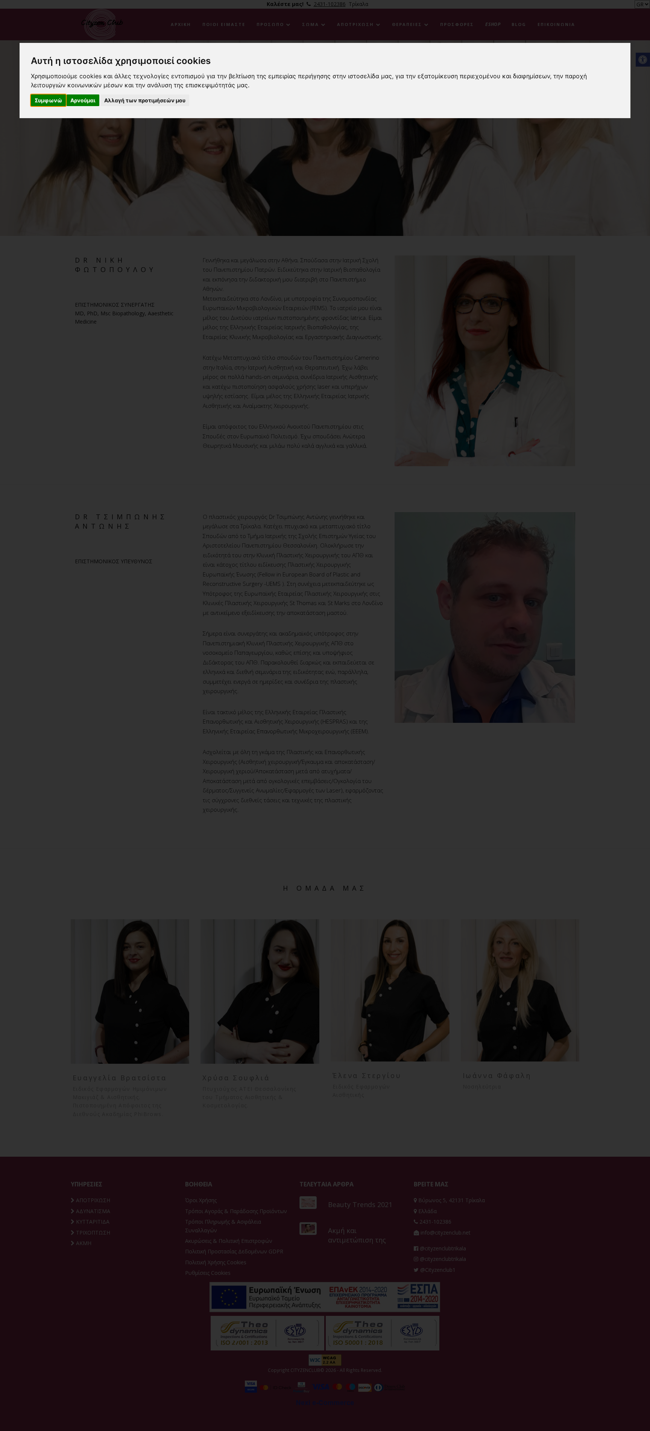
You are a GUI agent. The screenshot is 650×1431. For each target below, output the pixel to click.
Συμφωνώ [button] (48, 100)
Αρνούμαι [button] (83, 100)
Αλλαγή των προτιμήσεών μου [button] (144, 100)
